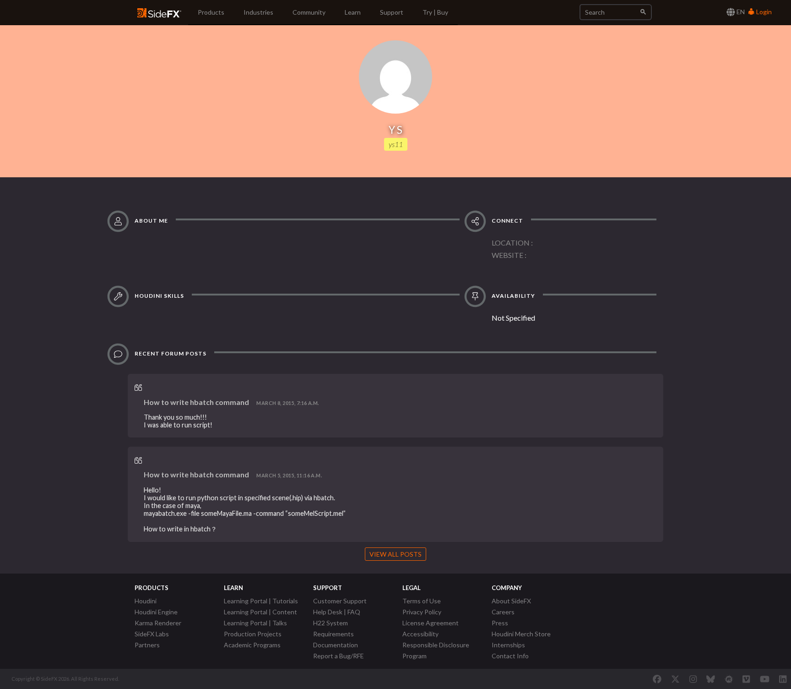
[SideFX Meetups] (729, 678)
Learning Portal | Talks (255, 623)
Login (763, 12)
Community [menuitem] (309, 12)
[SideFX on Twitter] (675, 678)
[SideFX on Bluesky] (710, 678)
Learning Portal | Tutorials (261, 601)
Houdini (146, 601)
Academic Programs (252, 645)
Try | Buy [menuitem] (435, 12)
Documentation (335, 645)
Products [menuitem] (211, 12)
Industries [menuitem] (258, 12)
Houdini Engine (156, 612)
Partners (147, 645)
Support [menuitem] (391, 12)
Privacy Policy (421, 612)
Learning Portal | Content (260, 612)
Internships (508, 645)
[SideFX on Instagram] (693, 678)
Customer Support (340, 601)
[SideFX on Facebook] (657, 678)
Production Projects (253, 634)
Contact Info (510, 656)
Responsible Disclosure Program (435, 650)
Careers (503, 612)
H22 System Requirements (333, 628)
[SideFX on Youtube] (764, 678)
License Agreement (430, 623)
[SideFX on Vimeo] (746, 678)
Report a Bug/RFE (338, 656)
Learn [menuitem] (353, 12)
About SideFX (511, 601)
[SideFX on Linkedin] (782, 678)
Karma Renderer (158, 623)
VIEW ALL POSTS (395, 554)
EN (740, 12)
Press (500, 623)
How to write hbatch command (196, 402)
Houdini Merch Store (521, 634)
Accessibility (420, 634)
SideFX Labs (152, 634)
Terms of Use (421, 601)
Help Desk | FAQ (336, 612)
